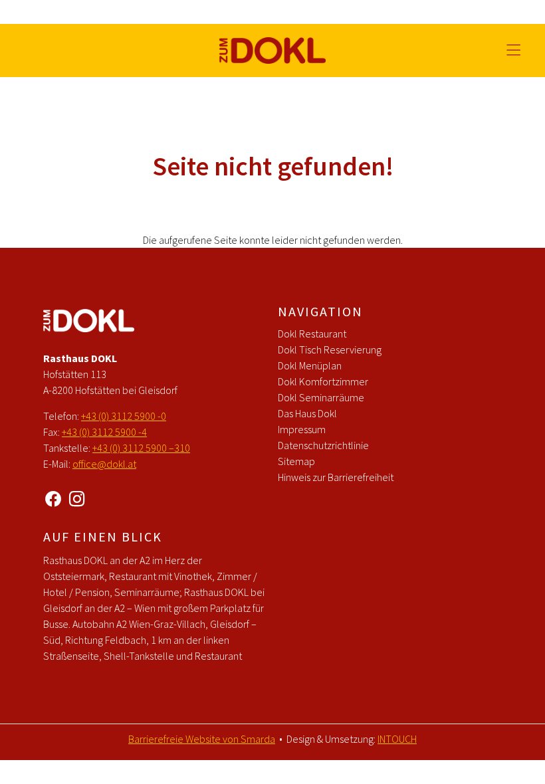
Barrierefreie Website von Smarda (201, 738)
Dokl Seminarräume (321, 397)
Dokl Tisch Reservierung (330, 349)
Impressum (302, 429)
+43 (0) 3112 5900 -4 (104, 432)
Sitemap (296, 461)
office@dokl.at (104, 463)
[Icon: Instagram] (77, 496)
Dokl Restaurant (312, 333)
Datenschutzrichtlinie (323, 445)
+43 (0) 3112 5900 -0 (123, 416)
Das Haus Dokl (307, 413)
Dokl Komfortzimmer (323, 381)
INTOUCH (397, 738)
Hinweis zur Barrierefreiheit (335, 477)
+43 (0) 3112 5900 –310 (141, 447)
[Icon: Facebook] (53, 496)
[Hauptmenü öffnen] (513, 50)
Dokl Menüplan (310, 365)
